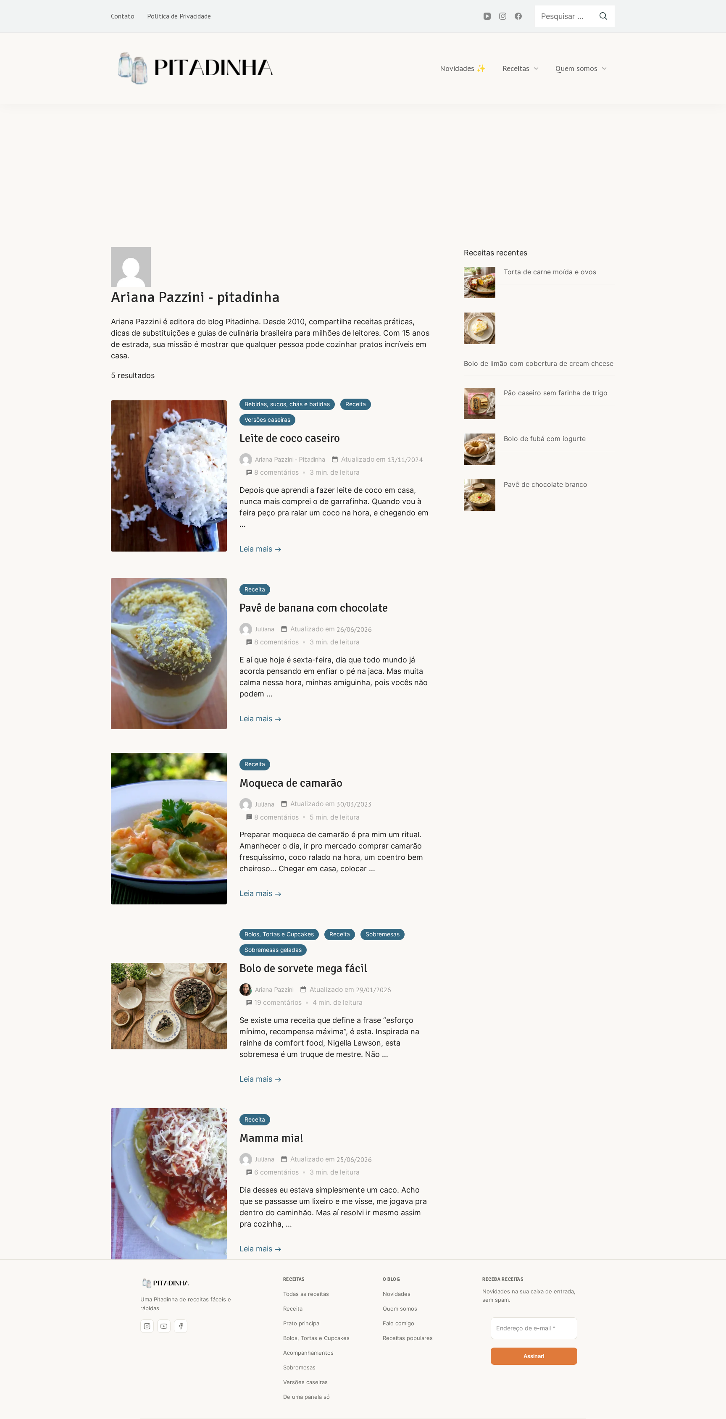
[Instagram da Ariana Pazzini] (147, 1326)
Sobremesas (383, 934)
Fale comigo (398, 1323)
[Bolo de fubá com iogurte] (479, 449)
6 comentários (276, 1172)
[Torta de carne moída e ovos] (479, 282)
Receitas (515, 68)
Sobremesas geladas (273, 949)
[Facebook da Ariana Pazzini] (180, 1326)
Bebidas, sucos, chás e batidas (287, 404)
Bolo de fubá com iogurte (545, 438)
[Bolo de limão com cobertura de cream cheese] (479, 328)
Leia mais (255, 548)
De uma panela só (306, 1396)
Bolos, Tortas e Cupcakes (279, 934)
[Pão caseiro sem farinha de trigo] (479, 403)
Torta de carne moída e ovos (550, 272)
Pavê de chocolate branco (545, 484)
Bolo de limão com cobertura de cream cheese (538, 363)
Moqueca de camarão (290, 783)
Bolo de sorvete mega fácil (303, 968)
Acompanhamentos (308, 1352)
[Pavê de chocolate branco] (479, 495)
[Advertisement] (363, 167)
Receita (355, 404)
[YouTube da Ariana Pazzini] (164, 1326)
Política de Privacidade (179, 16)
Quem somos (576, 68)
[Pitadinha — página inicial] (165, 1283)
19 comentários (278, 1003)
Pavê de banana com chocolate (313, 608)
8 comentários (276, 473)
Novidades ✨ (463, 68)
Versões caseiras (267, 419)
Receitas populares (408, 1338)
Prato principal (302, 1323)
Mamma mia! (271, 1138)
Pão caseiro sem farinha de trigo (556, 393)
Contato (122, 16)
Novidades (396, 1293)
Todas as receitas (306, 1293)
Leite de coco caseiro (289, 438)
